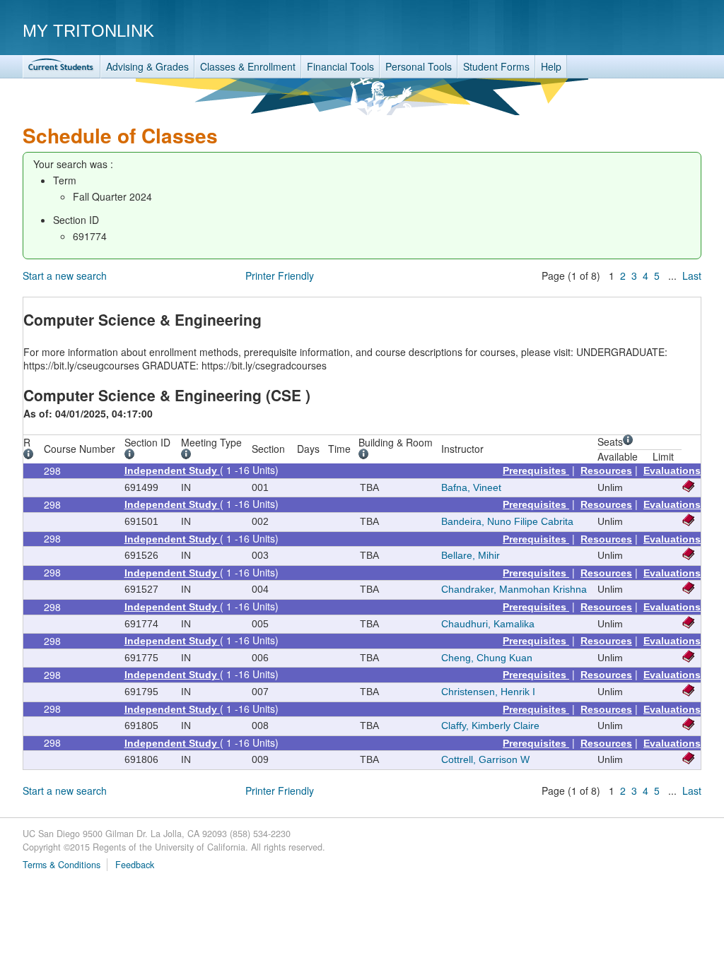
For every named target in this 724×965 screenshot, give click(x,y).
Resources (606, 470)
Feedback (134, 864)
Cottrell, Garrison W (485, 759)
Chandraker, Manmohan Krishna (514, 589)
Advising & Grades (147, 66)
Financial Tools (340, 66)
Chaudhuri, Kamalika (488, 623)
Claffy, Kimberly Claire (490, 725)
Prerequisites (536, 470)
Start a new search (65, 275)
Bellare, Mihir (470, 555)
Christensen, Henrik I (488, 691)
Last (691, 275)
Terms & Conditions (61, 864)
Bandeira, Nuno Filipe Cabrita (507, 521)
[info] (30, 456)
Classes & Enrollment (248, 66)
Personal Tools (418, 66)
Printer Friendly (279, 275)
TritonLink (61, 66)
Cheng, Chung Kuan (486, 657)
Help (551, 66)
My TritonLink (88, 30)
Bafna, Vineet (471, 487)
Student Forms (496, 66)
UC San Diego (620, 30)
